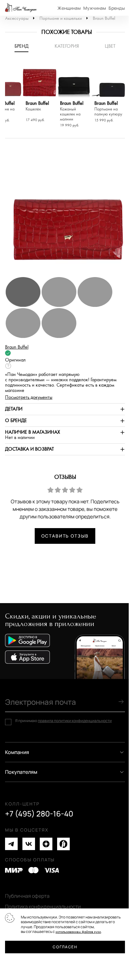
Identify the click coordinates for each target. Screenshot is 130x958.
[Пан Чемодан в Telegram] (11, 844)
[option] (39, 93)
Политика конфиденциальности (43, 906)
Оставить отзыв (65, 536)
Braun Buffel (104, 18)
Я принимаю (63, 720)
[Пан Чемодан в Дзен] (46, 844)
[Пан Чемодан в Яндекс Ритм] (63, 844)
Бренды (117, 8)
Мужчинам (94, 8)
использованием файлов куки (78, 932)
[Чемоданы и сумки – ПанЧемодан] (21, 8)
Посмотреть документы (28, 397)
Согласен (65, 947)
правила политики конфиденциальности (75, 720)
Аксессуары (16, 18)
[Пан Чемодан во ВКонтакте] (28, 844)
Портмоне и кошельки (60, 18)
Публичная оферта (27, 895)
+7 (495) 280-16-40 (39, 813)
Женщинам (69, 8)
